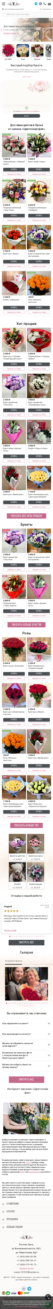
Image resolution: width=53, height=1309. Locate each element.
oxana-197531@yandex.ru (26, 1272)
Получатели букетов (13, 961)
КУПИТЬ (14, 170)
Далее (26, 116)
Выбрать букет (10, 33)
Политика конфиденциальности (27, 1306)
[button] (24, 40)
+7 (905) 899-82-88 (26, 1256)
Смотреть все (26, 942)
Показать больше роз (27, 825)
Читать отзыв (10, 930)
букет (22, 1172)
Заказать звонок (26, 1268)
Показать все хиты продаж (26, 516)
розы (28, 1162)
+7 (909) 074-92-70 (26, 1264)
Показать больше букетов (26, 624)
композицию (34, 1172)
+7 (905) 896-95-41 (26, 1260)
